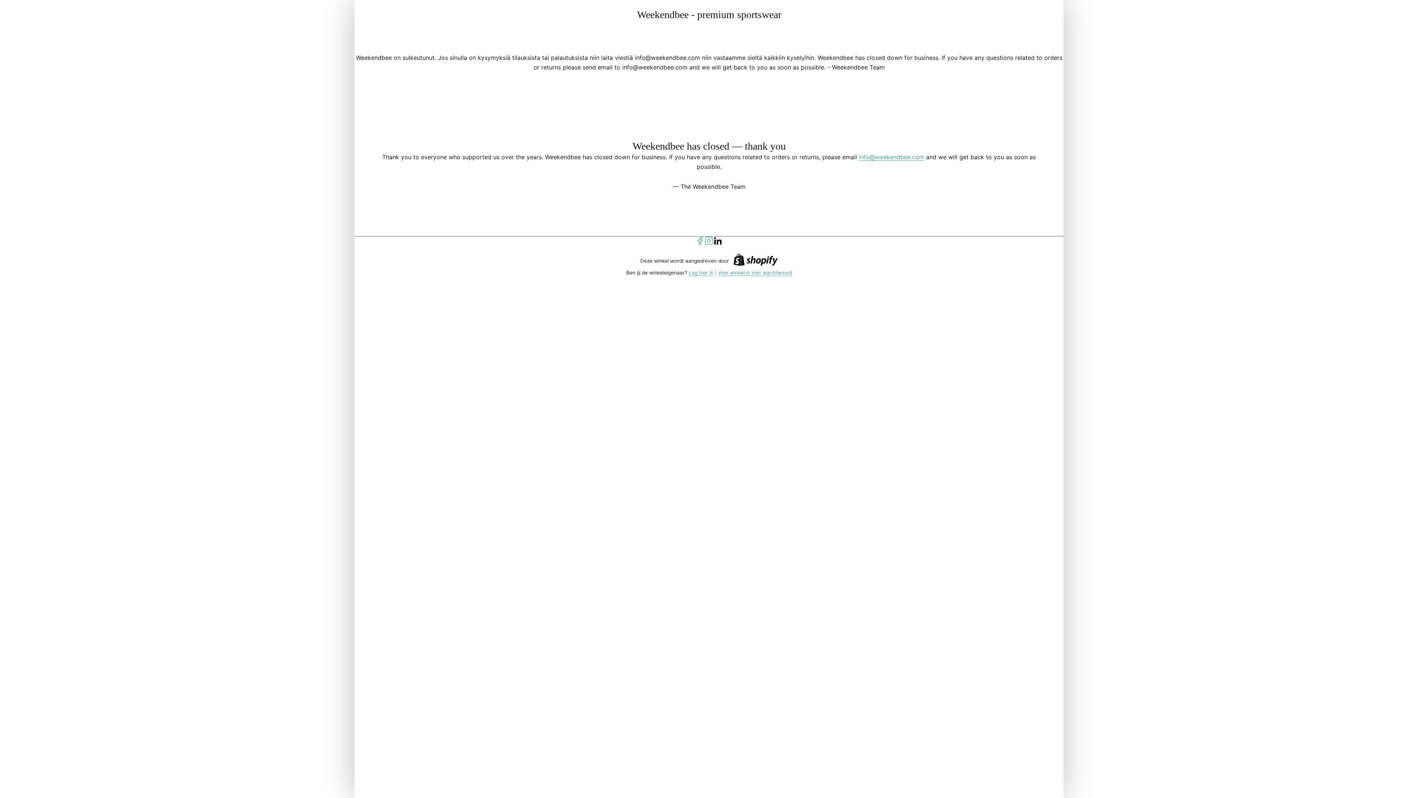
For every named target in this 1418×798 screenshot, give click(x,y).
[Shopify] (755, 261)
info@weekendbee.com (891, 157)
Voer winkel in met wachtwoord (755, 273)
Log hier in (701, 273)
